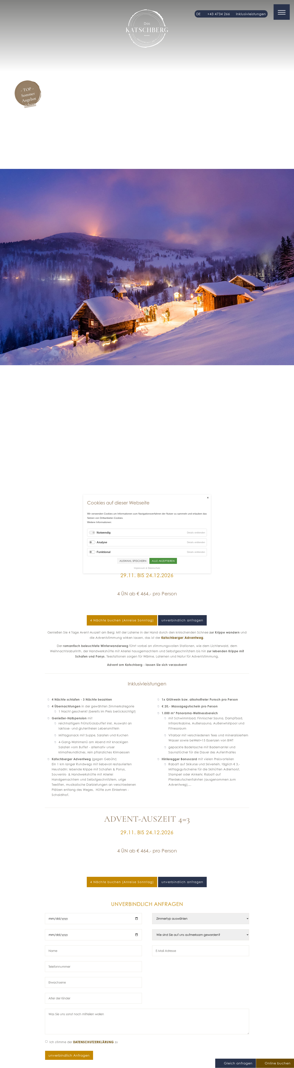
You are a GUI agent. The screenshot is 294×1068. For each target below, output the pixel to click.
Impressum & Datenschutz (147, 568)
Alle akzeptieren (163, 561)
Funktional (103, 552)
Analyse (102, 542)
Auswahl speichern (132, 561)
